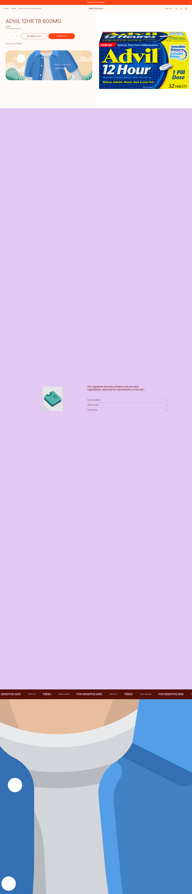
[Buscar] (176, 8)
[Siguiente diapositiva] (189, 2)
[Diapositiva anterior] (2, 2)
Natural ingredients (93, 400)
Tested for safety (93, 405)
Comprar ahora (62, 36)
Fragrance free (92, 410)
